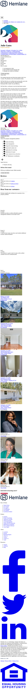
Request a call (4, 493)
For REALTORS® (7, 511)
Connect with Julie (5, 73)
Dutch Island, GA (22, 54)
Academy (5, 546)
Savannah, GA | (7, 21)
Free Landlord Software (8, 525)
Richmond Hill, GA (14, 53)
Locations (5, 20)
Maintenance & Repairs (8, 524)
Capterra (13, 181)
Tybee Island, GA (14, 54)
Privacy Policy (4, 645)
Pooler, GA (9, 50)
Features (5, 516)
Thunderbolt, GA (6, 53)
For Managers (6, 509)
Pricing (5, 533)
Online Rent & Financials (9, 523)
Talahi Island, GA (6, 54)
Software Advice (14, 183)
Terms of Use (15, 660)
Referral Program (7, 534)
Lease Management (7, 521)
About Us (5, 535)
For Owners (6, 506)
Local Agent (6, 527)
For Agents (5, 507)
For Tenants (6, 510)
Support (5, 544)
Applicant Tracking (7, 519)
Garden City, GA (21, 21)
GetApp (12, 186)
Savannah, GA (4, 50)
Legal (4, 539)
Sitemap (2, 660)
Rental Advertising (7, 518)
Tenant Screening (7, 520)
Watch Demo (6, 505)
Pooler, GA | (14, 21)
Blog (4, 547)
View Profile (3, 436)
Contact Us (6, 538)
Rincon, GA (10, 51)
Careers (5, 537)
